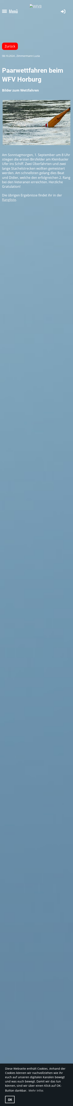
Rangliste (9, 199)
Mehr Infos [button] (36, 1090)
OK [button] (10, 1099)
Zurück (10, 46)
